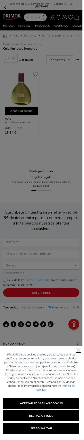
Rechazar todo (41, 416)
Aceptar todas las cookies (41, 403)
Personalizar (41, 428)
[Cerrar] (78, 350)
